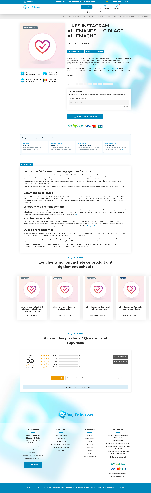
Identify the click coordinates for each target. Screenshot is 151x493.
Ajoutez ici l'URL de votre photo (79, 98)
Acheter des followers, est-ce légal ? (32, 456)
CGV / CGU (61, 450)
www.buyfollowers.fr (114, 473)
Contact (30, 2)
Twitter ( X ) (86, 12)
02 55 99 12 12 (34, 443)
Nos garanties (92, 226)
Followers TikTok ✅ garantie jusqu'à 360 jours (75, 2)
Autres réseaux (100, 12)
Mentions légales (118, 440)
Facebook (73, 12)
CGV (76, 214)
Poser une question (95, 51)
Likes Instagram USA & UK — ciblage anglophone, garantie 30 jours (131, 309)
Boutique (90, 435)
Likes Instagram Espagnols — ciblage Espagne (64, 308)
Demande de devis (90, 456)
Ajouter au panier (87, 116)
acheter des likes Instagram (108, 68)
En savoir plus (71, 76)
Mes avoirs (61, 438)
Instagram (43, 12)
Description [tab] (26, 164)
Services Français (89, 438)
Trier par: (118, 378)
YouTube (62, 12)
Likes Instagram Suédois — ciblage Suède (31, 308)
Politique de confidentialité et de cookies (110, 488)
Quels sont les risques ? (32, 458)
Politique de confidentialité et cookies (118, 443)
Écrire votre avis (76, 51)
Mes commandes (61, 435)
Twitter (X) (89, 447)
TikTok (54, 12)
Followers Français (31, 12)
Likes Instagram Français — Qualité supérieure (98, 308)
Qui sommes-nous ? (33, 447)
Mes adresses (61, 441)
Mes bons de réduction (61, 447)
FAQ (33, 450)
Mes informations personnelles (61, 444)
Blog (126, 2)
